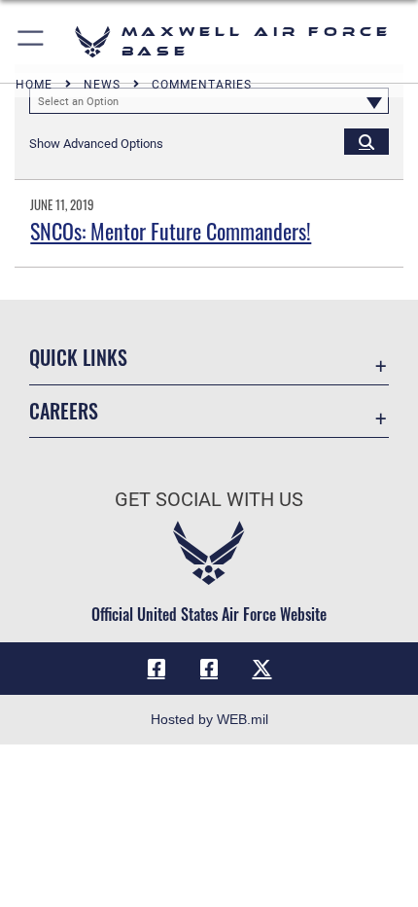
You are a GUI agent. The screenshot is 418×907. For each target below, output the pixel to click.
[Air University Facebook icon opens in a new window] (209, 668)
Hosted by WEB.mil (209, 719)
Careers (63, 411)
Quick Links (78, 358)
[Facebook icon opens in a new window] (156, 668)
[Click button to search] (366, 141)
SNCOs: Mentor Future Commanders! (170, 230)
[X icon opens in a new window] (261, 668)
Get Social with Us (209, 500)
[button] (31, 41)
